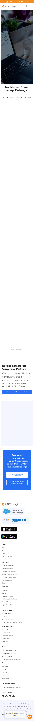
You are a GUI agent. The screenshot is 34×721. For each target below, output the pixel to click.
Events (4, 675)
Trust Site (20, 709)
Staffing (4, 593)
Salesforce (5, 548)
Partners (4, 669)
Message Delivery (7, 636)
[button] (17, 392)
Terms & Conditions (8, 706)
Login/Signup (12, 1)
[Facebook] (3, 696)
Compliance (5, 639)
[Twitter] (6, 696)
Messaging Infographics (9, 574)
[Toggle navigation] (31, 6)
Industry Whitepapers (9, 571)
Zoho (3, 551)
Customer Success (8, 566)
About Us (5, 667)
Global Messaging (7, 630)
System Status (10, 709)
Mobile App (5, 554)
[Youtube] (10, 696)
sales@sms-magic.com (13, 659)
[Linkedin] (13, 696)
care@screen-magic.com (13, 687)
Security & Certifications (24, 706)
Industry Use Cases (8, 569)
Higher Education (7, 605)
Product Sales (6, 602)
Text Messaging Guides (9, 577)
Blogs (4, 583)
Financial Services (7, 596)
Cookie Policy (25, 704)
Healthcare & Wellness (9, 599)
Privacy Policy (14, 704)
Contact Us (5, 678)
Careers (4, 672)
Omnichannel (6, 633)
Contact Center (6, 590)
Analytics (5, 641)
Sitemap (5, 704)
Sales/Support (24, 1)
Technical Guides (7, 580)
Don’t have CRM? (7, 557)
